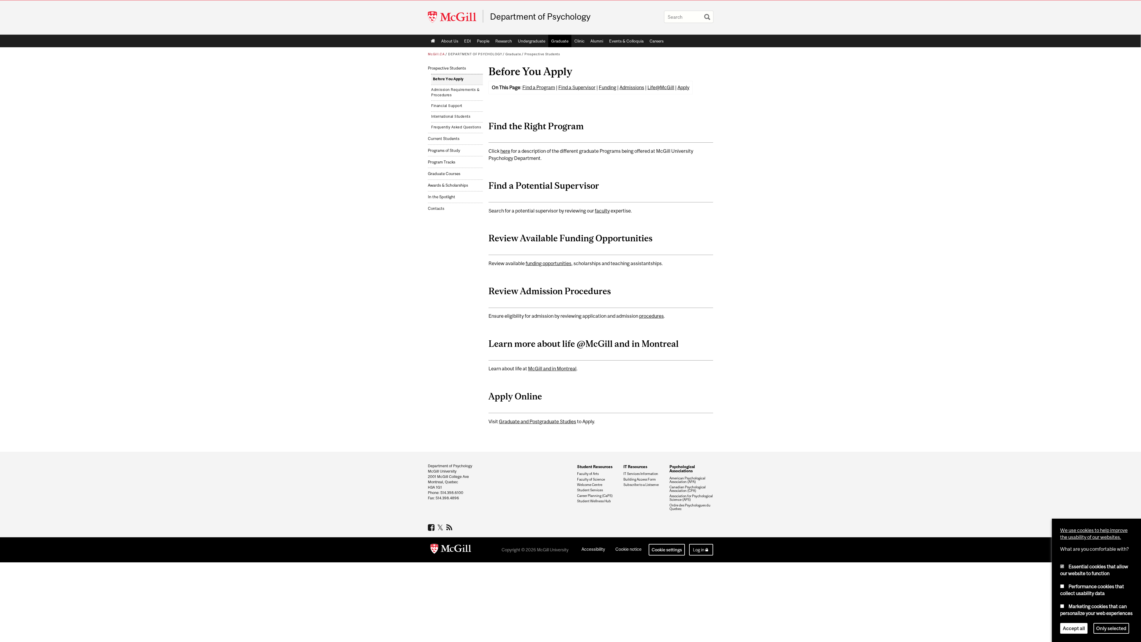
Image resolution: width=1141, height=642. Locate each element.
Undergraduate (531, 41)
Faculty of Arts (588, 474)
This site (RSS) (450, 527)
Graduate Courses (444, 173)
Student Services (590, 490)
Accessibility (593, 549)
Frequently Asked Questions (456, 127)
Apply (683, 87)
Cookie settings (667, 549)
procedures (651, 316)
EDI (467, 41)
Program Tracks (441, 162)
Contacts (436, 208)
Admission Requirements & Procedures (455, 92)
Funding (607, 87)
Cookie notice (628, 549)
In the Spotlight (441, 197)
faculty (602, 210)
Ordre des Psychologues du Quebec (689, 507)
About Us (449, 41)
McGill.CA (436, 54)
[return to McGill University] (451, 549)
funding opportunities (548, 263)
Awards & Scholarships (448, 185)
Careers (657, 41)
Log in (698, 549)
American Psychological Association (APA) (687, 480)
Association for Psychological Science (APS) (691, 497)
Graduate (559, 41)
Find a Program (538, 87)
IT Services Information (640, 474)
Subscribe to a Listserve (641, 485)
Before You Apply (448, 79)
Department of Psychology (540, 16)
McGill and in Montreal (552, 368)
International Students (450, 116)
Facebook (432, 527)
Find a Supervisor (576, 87)
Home (433, 41)
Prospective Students (542, 54)
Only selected (1111, 628)
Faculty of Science (591, 479)
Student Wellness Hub (594, 501)
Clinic (579, 41)
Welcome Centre (589, 485)
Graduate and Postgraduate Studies (537, 421)
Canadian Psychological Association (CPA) (687, 488)
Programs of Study (444, 150)
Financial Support (446, 106)
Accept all (1074, 628)
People (483, 41)
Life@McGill (660, 87)
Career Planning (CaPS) (595, 496)
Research (503, 41)
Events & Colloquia (626, 41)
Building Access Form (639, 479)
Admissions (632, 87)
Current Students (443, 138)
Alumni (596, 41)
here (505, 151)
